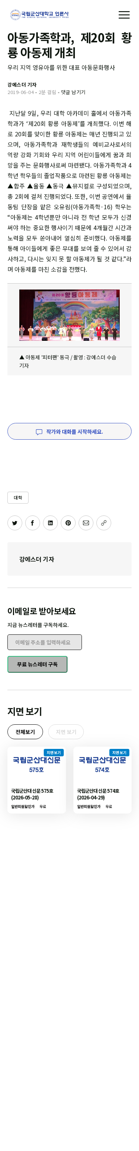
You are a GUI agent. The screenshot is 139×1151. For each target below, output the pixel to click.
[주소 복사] (103, 522)
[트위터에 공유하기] (14, 522)
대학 (18, 497)
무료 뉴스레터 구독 (37, 664)
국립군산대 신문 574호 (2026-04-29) (98, 794)
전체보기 (25, 731)
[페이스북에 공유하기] (32, 522)
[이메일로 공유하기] (86, 522)
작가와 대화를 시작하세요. (74, 431)
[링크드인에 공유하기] (50, 522)
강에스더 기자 (36, 559)
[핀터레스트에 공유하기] (68, 522)
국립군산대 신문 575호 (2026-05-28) (32, 794)
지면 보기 (66, 731)
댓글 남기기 (73, 92)
